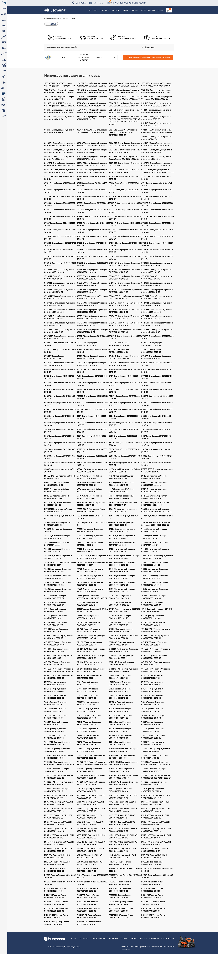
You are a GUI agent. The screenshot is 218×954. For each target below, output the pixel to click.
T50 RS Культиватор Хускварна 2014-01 (157, 517)
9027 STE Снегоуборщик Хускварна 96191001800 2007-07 (124, 164)
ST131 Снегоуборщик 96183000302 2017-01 (92, 178)
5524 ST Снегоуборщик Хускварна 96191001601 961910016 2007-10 (156, 104)
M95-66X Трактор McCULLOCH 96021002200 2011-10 (122, 850)
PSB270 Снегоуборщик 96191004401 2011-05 (124, 397)
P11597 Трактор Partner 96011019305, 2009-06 (157, 876)
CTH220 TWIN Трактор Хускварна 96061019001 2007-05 (123, 650)
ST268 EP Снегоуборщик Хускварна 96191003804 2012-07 (59, 277)
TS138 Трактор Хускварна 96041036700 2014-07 (120, 730)
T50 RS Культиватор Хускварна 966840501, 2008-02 (57, 524)
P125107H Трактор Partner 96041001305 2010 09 (152, 889)
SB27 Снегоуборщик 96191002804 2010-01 (123, 437)
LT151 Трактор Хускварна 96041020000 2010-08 (55, 696)
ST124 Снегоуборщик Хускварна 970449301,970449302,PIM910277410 (157, 171)
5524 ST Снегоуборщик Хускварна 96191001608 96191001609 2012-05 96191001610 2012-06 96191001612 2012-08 (124, 120)
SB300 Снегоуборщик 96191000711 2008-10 (156, 464)
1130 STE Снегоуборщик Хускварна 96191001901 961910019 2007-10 (124, 91)
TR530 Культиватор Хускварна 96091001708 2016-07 (90, 590)
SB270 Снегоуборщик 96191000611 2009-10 (156, 450)
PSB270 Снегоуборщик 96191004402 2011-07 (157, 397)
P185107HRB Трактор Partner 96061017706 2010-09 (56, 923)
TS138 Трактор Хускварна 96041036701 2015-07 (152, 730)
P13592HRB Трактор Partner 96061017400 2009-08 (56, 903)
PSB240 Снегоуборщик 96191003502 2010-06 (157, 384)
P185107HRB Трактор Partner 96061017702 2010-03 (56, 916)
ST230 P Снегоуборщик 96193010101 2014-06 (60, 237)
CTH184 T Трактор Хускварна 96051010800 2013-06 (56, 650)
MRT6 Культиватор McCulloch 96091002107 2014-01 (89, 490)
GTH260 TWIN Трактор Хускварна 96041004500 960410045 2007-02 (59, 670)
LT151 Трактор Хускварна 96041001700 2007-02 (120, 677)
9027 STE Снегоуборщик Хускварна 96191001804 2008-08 (124, 171)
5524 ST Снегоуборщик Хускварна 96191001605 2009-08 (156, 111)
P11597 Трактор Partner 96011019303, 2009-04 (93, 876)
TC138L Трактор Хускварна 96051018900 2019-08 (88, 750)
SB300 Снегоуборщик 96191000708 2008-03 (59, 464)
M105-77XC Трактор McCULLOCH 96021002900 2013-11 (123, 796)
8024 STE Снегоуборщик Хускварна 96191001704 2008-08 (124, 151)
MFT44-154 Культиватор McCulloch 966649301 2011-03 (92, 470)
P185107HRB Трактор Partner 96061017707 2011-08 (89, 923)
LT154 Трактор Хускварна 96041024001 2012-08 (120, 696)
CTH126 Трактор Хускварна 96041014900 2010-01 (121, 623)
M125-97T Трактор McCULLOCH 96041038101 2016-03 (90, 823)
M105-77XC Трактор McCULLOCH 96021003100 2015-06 (155, 796)
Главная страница (51, 18)
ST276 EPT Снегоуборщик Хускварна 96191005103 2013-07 (157, 331)
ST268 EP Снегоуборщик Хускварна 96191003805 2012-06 (92, 277)
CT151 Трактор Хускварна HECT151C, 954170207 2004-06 (157, 610)
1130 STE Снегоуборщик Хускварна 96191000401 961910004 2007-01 (124, 84)
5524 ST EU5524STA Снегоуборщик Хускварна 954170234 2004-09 (156, 98)
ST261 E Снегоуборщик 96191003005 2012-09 (157, 251)
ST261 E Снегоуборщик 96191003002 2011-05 (60, 251)
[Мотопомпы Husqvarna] (3, 93)
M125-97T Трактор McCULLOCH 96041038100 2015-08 (58, 823)
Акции (160, 10)
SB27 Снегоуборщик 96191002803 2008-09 (91, 437)
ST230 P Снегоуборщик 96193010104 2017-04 (157, 237)
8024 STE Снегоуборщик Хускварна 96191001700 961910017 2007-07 (124, 144)
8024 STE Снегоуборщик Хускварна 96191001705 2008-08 (156, 151)
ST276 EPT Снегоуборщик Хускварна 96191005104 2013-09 (60, 337)
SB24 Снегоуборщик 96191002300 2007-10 (59, 417)
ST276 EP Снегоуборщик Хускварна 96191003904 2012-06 (59, 311)
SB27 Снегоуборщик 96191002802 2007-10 (59, 437)
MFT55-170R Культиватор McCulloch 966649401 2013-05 (156, 470)
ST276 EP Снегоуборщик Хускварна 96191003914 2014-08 (124, 324)
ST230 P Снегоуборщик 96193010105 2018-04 (60, 244)
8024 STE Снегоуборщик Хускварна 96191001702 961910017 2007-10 (59, 151)
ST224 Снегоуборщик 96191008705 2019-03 (124, 184)
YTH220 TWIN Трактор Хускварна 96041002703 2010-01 (123, 783)
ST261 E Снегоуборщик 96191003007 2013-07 (92, 257)
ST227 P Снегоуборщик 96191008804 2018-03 (125, 204)
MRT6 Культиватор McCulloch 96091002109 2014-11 (153, 490)
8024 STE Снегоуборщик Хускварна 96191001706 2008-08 (59, 158)
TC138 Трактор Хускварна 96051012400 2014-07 (152, 703)
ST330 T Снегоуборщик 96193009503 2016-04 (54, 357)
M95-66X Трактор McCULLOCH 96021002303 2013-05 (57, 863)
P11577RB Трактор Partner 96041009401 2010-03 (152, 863)
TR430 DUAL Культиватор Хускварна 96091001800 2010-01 (92, 557)
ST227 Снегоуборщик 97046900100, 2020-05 (60, 224)
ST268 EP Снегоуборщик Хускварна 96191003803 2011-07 (156, 271)
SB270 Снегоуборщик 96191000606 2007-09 (156, 444)
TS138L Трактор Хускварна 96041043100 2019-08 (120, 736)
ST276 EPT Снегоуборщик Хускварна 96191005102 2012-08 (125, 331)
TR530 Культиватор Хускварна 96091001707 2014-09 (57, 590)
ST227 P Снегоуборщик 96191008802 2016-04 (60, 211)
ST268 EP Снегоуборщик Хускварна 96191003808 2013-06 (59, 284)
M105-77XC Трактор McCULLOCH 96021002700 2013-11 (58, 796)
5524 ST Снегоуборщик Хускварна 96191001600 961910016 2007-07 (124, 104)
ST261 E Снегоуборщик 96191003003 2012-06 (93, 251)
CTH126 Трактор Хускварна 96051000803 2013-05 (121, 630)
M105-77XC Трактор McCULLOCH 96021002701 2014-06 (91, 796)
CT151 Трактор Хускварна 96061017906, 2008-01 (55, 603)
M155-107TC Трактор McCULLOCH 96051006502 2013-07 (59, 843)
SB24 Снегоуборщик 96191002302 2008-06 (123, 417)
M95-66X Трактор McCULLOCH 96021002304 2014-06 (90, 863)
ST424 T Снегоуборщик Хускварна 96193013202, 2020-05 (124, 357)
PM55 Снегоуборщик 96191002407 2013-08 (59, 377)
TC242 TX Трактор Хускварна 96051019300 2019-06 (153, 597)
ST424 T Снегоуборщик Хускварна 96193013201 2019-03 (91, 357)
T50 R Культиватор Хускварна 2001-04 (59, 517)
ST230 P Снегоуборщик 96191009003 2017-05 (157, 224)
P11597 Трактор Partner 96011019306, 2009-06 (60, 883)
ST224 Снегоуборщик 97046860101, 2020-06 (59, 204)
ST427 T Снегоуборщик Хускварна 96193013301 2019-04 (156, 357)
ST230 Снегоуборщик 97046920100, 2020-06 (92, 244)
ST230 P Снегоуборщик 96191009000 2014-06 (125, 231)
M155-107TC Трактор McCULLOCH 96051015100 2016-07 (123, 843)
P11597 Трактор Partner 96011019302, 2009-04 (60, 876)
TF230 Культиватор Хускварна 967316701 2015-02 (122, 537)
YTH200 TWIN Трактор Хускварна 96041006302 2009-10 (123, 776)
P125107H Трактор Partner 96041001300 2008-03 (120, 883)
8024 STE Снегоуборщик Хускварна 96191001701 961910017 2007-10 (156, 144)
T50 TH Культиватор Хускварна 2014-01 (93, 524)
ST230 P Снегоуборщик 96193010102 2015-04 (93, 237)
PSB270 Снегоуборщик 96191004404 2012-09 (92, 404)
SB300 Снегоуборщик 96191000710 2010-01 (124, 464)
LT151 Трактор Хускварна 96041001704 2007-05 (120, 683)
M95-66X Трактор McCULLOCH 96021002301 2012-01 (122, 856)
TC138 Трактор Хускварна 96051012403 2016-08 (120, 710)
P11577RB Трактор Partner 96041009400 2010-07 (120, 863)
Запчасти (93, 10)
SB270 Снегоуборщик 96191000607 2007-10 (59, 444)
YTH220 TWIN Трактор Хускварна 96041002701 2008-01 (58, 783)
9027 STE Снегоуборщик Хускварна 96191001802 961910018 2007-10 (59, 171)
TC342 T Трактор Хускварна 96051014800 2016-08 (153, 717)
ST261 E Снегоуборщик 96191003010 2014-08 (60, 264)
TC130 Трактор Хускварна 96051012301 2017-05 (88, 703)
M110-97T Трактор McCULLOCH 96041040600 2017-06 (90, 803)
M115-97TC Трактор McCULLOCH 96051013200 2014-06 (155, 810)
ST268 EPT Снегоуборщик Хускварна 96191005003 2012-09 (92, 297)
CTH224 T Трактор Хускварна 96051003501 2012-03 (57, 663)
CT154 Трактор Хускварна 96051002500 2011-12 (120, 617)
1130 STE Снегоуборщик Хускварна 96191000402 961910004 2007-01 (156, 84)
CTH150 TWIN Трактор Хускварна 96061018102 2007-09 (91, 637)
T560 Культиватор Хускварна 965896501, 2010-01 (121, 524)
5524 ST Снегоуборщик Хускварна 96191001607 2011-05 (91, 118)
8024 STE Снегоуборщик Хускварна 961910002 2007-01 (156, 138)
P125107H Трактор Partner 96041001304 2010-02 (120, 889)
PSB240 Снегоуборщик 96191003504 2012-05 (60, 390)
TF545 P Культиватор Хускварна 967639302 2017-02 (58, 557)
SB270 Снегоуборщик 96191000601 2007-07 (92, 444)
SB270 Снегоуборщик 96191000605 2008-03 (124, 444)
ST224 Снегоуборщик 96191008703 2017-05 (59, 191)
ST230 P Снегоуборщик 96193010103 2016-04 (125, 237)
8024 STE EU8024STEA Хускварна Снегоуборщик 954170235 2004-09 (156, 131)
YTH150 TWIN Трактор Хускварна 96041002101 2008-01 (155, 750)
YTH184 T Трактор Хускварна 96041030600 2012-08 (121, 770)
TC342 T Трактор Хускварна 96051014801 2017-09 (56, 723)
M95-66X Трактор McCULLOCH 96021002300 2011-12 (90, 856)
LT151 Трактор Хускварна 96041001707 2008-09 (87, 690)
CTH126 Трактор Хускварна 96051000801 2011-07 (56, 630)
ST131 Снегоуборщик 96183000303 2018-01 (124, 178)
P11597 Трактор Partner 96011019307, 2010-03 (92, 883)
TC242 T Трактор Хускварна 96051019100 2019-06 (89, 717)
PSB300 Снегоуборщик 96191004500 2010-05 (60, 410)
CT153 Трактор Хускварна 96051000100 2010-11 (55, 617)
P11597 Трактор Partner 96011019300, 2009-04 (125, 869)
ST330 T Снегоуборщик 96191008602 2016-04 (93, 351)
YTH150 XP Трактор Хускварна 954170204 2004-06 (154, 756)
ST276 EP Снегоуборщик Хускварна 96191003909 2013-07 (92, 317)
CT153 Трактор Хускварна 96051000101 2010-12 (88, 617)
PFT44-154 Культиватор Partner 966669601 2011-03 (57, 504)
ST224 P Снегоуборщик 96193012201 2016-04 (92, 197)
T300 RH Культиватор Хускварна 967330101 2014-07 (123, 510)
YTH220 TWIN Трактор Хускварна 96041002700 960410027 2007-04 (156, 776)
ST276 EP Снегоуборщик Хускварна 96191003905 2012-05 (92, 311)
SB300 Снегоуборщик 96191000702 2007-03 (92, 457)
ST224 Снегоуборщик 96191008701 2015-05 (124, 191)
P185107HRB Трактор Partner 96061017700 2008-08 (121, 909)
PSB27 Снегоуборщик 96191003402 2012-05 (156, 390)
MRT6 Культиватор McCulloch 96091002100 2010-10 (121, 477)
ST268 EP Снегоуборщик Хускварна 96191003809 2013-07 (92, 284)
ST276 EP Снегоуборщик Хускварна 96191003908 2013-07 (59, 317)
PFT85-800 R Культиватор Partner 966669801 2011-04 (91, 510)
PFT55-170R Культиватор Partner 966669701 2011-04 (123, 504)
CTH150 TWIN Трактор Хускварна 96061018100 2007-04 (155, 630)
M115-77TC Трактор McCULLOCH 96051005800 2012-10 (123, 803)
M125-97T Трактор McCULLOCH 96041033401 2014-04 (122, 816)
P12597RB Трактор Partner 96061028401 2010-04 (88, 896)
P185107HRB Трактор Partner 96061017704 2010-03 (121, 916)
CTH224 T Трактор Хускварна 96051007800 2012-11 (89, 663)
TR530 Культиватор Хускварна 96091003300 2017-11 (122, 590)
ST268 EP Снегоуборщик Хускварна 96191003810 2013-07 (124, 284)
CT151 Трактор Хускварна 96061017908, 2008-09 (120, 603)
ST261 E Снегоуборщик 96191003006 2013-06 (60, 257)
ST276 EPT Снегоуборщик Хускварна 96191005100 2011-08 (60, 331)
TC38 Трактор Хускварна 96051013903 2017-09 (87, 730)
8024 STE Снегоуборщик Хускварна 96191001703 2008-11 (92, 151)
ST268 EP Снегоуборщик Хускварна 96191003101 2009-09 (156, 264)
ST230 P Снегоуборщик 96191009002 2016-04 (60, 231)
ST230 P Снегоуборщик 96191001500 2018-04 (157, 231)
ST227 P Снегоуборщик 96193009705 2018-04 (157, 217)
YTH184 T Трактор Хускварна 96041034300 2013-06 (153, 770)
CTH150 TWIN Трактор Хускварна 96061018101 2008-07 (58, 637)
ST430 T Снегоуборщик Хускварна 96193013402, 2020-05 (91, 364)
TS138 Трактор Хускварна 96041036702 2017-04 (55, 736)
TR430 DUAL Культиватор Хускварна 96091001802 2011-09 (124, 557)
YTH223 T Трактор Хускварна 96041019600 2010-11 (154, 783)
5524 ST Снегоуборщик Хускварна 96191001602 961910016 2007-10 (59, 111)
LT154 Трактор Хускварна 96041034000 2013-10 (152, 696)
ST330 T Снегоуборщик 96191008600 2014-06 (151, 344)
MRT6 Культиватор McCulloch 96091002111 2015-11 (89, 497)
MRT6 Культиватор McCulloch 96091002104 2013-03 (121, 484)
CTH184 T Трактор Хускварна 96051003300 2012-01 (121, 643)
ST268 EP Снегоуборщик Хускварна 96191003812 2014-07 (59, 291)
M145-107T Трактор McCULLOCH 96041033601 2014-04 (58, 830)
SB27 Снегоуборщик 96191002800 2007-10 (123, 430)
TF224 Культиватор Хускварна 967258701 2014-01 (90, 530)
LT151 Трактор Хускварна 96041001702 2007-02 (55, 683)
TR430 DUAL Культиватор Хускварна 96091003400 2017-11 (60, 563)
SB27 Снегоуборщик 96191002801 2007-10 (155, 430)
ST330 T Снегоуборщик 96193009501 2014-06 (119, 351)
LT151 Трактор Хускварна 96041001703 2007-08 (87, 683)
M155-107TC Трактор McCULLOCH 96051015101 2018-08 (156, 843)
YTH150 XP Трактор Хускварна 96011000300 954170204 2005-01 (59, 763)
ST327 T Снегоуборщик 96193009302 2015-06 (87, 344)
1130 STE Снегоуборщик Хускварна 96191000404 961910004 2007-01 (59, 91)
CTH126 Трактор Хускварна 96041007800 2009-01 (88, 623)
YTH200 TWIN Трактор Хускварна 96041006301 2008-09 (91, 776)
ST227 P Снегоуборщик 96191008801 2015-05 (92, 211)
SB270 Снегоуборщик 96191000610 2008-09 (124, 450)
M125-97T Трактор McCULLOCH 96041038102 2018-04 (122, 823)
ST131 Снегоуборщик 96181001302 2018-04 (59, 178)
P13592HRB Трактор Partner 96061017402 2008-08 (121, 903)
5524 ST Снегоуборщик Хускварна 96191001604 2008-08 (124, 111)
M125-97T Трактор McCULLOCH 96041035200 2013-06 (155, 816)
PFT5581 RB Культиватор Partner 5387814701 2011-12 (58, 510)
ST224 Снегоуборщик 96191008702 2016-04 (92, 191)
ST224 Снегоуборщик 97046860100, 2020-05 (157, 197)
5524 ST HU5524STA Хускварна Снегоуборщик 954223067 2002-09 (59, 104)
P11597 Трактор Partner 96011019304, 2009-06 (125, 876)
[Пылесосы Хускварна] (3, 99)
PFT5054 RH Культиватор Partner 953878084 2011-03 (91, 504)
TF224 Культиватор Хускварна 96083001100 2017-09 (122, 530)
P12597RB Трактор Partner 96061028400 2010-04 (55, 896)
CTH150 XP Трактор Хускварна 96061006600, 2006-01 (57, 643)
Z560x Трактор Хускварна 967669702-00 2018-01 (152, 790)
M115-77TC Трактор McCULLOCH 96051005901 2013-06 (91, 810)
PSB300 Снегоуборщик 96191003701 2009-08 (157, 404)
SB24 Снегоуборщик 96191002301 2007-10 (91, 417)
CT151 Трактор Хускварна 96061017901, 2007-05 (120, 597)
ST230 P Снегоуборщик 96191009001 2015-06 (93, 231)
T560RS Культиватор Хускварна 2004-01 (58, 530)
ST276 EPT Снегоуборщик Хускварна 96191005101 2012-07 (92, 331)
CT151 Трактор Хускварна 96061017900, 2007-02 (55, 597)
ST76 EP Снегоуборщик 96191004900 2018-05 (157, 377)
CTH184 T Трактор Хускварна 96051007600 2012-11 (154, 643)
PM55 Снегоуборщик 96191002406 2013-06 (156, 370)
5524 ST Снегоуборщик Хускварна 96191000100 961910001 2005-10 (91, 104)
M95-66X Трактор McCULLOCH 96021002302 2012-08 (154, 856)
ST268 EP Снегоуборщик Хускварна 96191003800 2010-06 (59, 271)
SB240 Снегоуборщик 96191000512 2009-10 (59, 430)
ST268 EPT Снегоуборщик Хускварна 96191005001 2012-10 (157, 291)
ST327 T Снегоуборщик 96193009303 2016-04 (119, 344)
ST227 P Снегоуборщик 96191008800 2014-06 (125, 211)
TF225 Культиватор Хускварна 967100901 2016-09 (57, 537)
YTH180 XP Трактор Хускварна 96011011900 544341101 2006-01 (155, 763)
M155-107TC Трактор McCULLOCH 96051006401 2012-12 (59, 836)
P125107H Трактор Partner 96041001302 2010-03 (55, 889)
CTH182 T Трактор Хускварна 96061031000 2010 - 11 (89, 643)
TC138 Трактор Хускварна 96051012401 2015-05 (55, 710)
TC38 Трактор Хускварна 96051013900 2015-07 (87, 603)
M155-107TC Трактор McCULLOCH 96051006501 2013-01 (156, 836)
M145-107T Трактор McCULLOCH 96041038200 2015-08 (91, 830)
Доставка (80, 2)
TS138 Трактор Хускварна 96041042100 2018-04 (88, 736)
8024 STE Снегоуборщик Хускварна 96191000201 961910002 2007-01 (92, 144)
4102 (64, 57)
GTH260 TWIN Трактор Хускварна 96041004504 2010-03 (58, 677)
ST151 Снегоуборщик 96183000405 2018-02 (92, 184)
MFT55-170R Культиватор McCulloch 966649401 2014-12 (59, 477)
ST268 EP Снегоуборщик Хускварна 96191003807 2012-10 (156, 277)
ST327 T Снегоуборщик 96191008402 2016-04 (157, 337)
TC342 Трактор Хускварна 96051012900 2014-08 (120, 723)
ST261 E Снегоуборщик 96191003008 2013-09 (125, 257)
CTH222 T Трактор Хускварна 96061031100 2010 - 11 (121, 657)
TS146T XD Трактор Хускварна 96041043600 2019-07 (57, 743)
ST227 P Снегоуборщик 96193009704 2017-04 (125, 217)
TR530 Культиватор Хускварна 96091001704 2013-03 (90, 583)
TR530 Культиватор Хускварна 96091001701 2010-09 (122, 577)
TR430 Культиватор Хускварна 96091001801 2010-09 (57, 577)
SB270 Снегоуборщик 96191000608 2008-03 (59, 450)
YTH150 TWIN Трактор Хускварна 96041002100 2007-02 (123, 750)
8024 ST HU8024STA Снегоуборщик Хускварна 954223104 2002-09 (92, 131)
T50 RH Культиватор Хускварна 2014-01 (125, 517)
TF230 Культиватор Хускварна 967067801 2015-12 (90, 537)
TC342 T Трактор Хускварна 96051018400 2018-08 (89, 723)
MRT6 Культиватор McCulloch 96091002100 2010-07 (89, 477)
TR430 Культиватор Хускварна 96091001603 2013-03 (57, 570)
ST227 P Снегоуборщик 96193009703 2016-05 (93, 217)
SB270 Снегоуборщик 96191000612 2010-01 (59, 457)
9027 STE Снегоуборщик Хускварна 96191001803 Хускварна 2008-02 (92, 171)
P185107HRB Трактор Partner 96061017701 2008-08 (153, 909)
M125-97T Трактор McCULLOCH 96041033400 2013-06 (90, 816)
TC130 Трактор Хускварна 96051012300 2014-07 (55, 703)
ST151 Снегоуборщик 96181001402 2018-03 (156, 178)
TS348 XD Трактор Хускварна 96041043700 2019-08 (57, 750)
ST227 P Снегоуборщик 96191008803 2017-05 (157, 204)
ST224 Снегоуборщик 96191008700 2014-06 (156, 191)
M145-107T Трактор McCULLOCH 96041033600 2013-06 (155, 823)
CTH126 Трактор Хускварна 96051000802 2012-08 (88, 630)
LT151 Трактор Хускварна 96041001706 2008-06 (55, 690)
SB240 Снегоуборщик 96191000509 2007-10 (124, 424)
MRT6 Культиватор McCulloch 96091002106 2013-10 (56, 490)
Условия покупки (148, 10)
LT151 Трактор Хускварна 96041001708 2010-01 (120, 690)
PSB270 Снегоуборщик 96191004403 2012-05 (60, 404)
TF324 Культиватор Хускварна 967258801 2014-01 (90, 544)
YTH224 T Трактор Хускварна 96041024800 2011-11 (56, 790)
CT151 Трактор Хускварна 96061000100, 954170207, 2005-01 (92, 597)
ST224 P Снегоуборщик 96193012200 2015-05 (60, 197)
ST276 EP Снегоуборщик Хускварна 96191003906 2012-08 (124, 311)
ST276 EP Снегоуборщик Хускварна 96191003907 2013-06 (156, 311)
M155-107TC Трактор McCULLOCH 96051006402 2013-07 (91, 836)
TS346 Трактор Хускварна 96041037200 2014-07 (152, 743)
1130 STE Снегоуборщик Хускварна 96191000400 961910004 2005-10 (92, 84)
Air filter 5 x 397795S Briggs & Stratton (83, 57)
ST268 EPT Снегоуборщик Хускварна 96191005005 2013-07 (157, 324)
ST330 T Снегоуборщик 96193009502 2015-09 (151, 351)
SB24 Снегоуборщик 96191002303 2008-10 (156, 417)
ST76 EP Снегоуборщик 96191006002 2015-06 (93, 384)
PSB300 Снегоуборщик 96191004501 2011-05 (92, 410)
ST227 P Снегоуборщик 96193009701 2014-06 (157, 211)
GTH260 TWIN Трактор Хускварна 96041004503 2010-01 (155, 670)
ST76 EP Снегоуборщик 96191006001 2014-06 (60, 384)
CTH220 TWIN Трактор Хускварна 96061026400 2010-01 (91, 657)
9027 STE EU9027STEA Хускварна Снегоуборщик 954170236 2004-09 (124, 158)
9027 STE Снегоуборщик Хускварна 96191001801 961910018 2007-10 (156, 164)
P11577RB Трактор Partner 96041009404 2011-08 (87, 869)
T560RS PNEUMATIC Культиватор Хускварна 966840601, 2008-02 (155, 524)
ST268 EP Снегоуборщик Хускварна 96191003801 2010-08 (92, 271)
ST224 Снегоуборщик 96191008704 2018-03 (156, 184)
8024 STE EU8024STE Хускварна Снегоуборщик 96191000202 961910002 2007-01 (123, 133)
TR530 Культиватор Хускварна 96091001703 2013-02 (57, 583)
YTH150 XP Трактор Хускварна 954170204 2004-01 (122, 756)
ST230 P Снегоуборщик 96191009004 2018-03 (125, 224)
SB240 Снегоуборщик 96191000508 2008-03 (92, 424)
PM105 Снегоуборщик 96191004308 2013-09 (92, 370)
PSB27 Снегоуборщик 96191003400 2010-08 (92, 390)
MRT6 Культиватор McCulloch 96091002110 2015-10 (56, 497)
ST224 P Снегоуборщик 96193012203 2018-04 (125, 197)
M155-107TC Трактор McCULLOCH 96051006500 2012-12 (123, 836)
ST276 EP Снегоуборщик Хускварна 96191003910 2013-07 (124, 317)
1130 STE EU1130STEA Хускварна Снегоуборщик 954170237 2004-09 (59, 84)
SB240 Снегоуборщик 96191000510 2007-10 (156, 424)
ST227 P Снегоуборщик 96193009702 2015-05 (60, 217)
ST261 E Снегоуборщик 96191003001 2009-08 (157, 244)
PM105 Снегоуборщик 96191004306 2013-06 (156, 364)
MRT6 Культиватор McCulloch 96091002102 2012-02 (56, 484)
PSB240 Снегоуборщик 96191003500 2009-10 (125, 384)
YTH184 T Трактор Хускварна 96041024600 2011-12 (89, 770)
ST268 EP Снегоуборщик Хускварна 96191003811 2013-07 (156, 284)
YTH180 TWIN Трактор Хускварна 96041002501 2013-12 (123, 763)
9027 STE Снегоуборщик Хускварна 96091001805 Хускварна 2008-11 (59, 164)
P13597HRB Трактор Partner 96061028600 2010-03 (56, 909)
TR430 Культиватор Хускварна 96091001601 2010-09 (122, 563)
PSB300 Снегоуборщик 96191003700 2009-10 (125, 404)
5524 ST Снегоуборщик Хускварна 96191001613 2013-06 (156, 118)
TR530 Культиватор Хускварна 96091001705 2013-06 (122, 583)
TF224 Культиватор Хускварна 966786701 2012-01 (154, 530)
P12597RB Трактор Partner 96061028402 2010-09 (120, 896)
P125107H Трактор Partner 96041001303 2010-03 (88, 889)
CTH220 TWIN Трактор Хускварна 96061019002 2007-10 (155, 650)
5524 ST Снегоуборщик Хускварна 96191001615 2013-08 (59, 131)
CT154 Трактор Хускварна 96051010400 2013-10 (55, 623)
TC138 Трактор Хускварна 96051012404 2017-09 (152, 710)
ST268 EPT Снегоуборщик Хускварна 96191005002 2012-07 (60, 297)
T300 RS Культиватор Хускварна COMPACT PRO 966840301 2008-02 (156, 510)
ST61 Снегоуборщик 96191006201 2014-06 (123, 377)
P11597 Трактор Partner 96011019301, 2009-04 (157, 869)
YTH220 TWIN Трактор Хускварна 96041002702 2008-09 (91, 783)
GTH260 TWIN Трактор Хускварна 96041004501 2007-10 (91, 670)
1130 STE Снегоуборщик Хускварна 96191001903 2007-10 (59, 98)
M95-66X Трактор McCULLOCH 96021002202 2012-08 (57, 856)
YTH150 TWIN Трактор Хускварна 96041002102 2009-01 (58, 756)
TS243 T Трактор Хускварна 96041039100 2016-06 (89, 743)
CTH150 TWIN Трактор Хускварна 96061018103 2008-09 (123, 637)
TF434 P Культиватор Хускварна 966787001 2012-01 (155, 550)
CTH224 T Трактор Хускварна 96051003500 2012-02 (154, 657)
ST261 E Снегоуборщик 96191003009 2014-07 (157, 257)
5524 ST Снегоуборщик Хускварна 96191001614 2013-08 (156, 124)
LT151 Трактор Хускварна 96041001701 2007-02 (152, 677)
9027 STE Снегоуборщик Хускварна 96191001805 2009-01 (156, 158)
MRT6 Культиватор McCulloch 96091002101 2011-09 (153, 477)
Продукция (104, 10)
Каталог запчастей (98, 939)
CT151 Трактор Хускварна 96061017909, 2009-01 (152, 603)
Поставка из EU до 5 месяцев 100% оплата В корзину (148, 57)
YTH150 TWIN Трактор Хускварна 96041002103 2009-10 (91, 756)
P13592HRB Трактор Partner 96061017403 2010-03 (153, 903)
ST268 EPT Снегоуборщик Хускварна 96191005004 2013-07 (125, 297)
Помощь (134, 10)
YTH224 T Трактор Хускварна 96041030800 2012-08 (89, 790)
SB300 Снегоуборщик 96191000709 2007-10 (92, 464)
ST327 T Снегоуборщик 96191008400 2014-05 (93, 337)
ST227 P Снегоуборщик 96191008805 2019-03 (93, 204)
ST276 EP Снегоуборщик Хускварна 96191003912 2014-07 (59, 324)
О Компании (113, 939)
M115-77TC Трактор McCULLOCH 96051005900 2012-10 (58, 810)
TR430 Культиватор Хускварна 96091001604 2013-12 (90, 570)
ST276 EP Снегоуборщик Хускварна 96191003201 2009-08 (59, 304)
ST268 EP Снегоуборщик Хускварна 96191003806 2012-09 (124, 277)
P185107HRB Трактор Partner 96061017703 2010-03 (89, 916)
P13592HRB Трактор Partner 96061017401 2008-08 (88, 903)
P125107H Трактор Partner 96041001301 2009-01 (152, 883)
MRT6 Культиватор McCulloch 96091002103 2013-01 (89, 484)
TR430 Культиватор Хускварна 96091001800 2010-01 (154, 570)
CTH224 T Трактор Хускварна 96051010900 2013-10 (121, 663)
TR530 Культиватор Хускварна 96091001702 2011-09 (154, 577)
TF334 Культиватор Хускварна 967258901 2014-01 (57, 550)
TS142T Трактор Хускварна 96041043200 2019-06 (153, 736)
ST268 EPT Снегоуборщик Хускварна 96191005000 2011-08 (125, 291)
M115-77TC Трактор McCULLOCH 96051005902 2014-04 (123, 810)
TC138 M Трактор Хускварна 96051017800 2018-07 (121, 703)
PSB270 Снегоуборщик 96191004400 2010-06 (92, 397)
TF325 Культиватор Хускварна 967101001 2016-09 (122, 544)
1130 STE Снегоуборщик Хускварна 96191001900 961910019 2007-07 (92, 91)
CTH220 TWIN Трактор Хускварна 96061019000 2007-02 (91, 650)
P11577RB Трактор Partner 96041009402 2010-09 (55, 869)
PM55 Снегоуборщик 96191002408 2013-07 (92, 377)
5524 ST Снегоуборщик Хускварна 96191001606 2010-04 (59, 118)
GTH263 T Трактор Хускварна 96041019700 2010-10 (89, 677)
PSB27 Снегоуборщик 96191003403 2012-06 (59, 397)
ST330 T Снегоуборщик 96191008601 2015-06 (60, 351)
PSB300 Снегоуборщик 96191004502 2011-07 (125, 410)
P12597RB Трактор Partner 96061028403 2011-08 (152, 896)
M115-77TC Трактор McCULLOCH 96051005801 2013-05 (155, 803)
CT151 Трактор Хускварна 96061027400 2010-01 (55, 610)
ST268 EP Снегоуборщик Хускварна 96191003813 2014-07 (92, 291)
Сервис (125, 10)
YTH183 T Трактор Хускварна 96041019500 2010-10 (56, 770)
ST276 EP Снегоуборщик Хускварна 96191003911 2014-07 (156, 317)
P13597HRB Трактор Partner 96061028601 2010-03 (88, 909)
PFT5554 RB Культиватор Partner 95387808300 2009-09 (155, 504)
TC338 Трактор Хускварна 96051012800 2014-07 (120, 717)
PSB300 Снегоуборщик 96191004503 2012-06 (157, 410)
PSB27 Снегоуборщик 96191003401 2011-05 (124, 390)
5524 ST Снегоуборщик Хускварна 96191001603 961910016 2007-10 (91, 111)
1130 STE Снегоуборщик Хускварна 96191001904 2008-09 (92, 98)
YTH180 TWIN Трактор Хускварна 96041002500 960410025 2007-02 (92, 763)
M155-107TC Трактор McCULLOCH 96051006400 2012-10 (156, 830)
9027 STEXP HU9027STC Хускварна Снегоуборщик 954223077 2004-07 (124, 98)
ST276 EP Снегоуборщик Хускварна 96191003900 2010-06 (92, 304)
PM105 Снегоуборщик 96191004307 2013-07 (59, 370)
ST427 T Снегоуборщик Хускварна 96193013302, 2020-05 (59, 364)
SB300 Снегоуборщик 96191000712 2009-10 (59, 470)
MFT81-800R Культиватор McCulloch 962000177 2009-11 (124, 470)
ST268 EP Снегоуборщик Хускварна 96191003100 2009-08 (124, 264)
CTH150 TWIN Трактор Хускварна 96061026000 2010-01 (155, 637)
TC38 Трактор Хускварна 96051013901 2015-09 (152, 723)
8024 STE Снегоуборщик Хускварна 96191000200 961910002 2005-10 (59, 144)
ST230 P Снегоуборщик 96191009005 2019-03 (93, 224)
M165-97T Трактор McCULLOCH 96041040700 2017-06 (90, 850)
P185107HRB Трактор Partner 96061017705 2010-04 (153, 916)
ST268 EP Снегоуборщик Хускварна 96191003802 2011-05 (124, 271)
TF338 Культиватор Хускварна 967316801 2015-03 (122, 550)
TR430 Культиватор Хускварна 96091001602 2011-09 (154, 563)
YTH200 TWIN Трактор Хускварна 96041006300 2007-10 (58, 776)
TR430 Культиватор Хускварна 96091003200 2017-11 (90, 577)
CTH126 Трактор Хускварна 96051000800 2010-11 (153, 623)
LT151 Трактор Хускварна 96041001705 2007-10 (152, 683)
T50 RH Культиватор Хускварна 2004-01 (90, 517)
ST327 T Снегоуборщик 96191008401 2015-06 (125, 337)
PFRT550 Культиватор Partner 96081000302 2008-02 (121, 497)
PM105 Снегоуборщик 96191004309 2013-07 (124, 370)
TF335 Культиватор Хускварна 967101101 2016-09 (90, 550)
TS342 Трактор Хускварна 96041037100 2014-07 (120, 743)
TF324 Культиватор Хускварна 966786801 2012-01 (154, 537)
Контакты (98, 2)
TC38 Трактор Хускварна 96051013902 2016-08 (55, 730)
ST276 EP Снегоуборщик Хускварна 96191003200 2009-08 (156, 297)
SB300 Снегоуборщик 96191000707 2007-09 (156, 457)
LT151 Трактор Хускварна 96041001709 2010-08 (152, 690)
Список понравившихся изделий (128, 2)
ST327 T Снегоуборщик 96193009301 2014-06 (60, 344)
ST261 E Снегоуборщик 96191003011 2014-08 (92, 264)
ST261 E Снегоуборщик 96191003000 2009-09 (125, 244)
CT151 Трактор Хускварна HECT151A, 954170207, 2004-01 (92, 610)
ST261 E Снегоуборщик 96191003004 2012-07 (125, 251)
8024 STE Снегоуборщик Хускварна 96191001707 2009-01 (92, 158)
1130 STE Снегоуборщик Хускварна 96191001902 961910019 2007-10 (156, 91)
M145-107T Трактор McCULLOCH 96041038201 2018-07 (123, 830)
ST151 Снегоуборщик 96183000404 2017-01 (59, 184)
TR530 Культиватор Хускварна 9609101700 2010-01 (154, 590)
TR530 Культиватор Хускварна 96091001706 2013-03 (154, 583)
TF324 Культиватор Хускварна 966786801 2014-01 (57, 544)
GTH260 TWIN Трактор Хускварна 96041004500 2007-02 (155, 663)
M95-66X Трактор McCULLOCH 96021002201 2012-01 (154, 850)
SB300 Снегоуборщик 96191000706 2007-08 (124, 457)
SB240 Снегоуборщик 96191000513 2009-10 (92, 430)
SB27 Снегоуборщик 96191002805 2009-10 (156, 437)
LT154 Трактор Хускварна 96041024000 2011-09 (88, 696)
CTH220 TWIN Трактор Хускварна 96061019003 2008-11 (58, 657)
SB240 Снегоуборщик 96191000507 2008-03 (59, 424)
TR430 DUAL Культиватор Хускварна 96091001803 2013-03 (157, 557)
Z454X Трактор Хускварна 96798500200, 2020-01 (120, 790)
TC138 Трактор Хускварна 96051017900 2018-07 (55, 717)
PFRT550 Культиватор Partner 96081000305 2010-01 (154, 497)
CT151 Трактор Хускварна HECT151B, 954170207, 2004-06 (124, 610)
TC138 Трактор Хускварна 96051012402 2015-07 (88, 710)
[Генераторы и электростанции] (3, 82)
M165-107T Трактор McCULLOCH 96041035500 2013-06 (58, 850)
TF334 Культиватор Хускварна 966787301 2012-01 (154, 544)
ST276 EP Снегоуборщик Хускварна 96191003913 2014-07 (92, 324)
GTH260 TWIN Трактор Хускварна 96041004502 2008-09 (123, 670)
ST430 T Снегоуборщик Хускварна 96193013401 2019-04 (124, 364)
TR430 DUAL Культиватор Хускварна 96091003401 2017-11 (92, 563)
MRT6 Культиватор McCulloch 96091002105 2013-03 (153, 484)
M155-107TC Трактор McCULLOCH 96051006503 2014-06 (91, 843)
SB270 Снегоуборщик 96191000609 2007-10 (92, 450)
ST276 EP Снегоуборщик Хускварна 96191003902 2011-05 (156, 304)
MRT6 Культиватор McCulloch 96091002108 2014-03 (121, 490)
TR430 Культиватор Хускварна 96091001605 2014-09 (122, 570)
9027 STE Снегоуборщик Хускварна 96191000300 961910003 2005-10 (92, 164)
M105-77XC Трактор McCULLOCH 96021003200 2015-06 (58, 803)
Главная (73, 939)
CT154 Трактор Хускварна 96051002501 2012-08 (152, 617)
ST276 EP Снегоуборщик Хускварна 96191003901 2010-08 (124, 304)
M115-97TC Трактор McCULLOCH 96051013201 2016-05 (58, 816)
